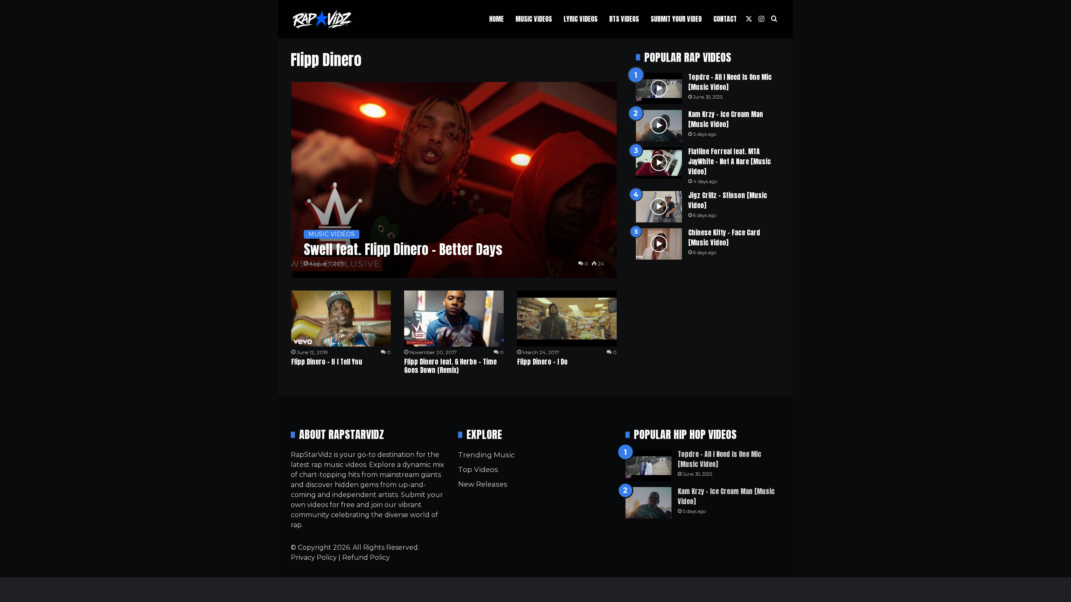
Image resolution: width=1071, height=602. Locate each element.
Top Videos (478, 469)
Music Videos (533, 19)
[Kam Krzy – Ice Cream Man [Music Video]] (659, 125)
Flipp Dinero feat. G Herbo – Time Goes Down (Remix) (450, 366)
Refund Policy (366, 557)
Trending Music (486, 455)
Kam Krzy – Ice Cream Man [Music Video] (725, 119)
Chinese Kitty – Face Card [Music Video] (724, 237)
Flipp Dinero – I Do (542, 362)
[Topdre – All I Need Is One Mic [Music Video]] (659, 88)
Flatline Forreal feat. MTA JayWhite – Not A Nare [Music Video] (729, 161)
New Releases (482, 484)
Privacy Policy (314, 557)
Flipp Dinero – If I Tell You (326, 362)
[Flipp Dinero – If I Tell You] (341, 319)
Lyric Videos (580, 19)
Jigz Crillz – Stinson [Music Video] (727, 200)
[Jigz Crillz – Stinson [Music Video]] (659, 206)
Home (496, 19)
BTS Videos (624, 19)
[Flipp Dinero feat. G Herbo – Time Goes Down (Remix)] (454, 319)
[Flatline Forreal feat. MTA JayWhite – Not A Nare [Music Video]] (659, 163)
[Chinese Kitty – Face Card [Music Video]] (659, 244)
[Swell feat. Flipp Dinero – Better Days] (454, 180)
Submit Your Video (676, 19)
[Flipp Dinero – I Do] (567, 319)
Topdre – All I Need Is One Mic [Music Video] (730, 82)
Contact (725, 19)
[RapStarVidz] (322, 19)
